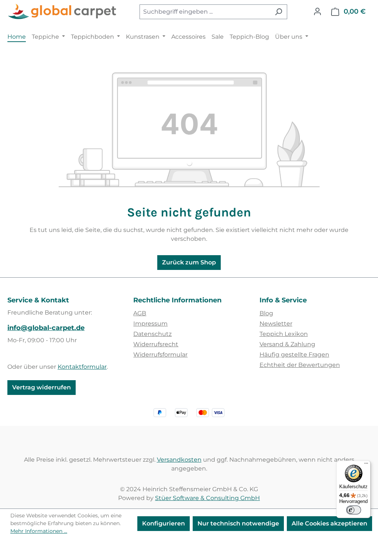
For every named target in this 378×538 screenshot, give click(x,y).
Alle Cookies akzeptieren (329, 523)
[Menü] (366, 465)
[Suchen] (278, 11)
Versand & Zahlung (287, 344)
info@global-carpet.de (46, 328)
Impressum (150, 323)
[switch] (353, 510)
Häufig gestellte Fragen (294, 354)
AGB (139, 313)
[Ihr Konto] (317, 11)
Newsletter (276, 323)
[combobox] (205, 11)
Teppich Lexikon (284, 333)
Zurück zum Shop (189, 262)
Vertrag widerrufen (41, 387)
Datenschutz (152, 333)
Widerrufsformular (160, 354)
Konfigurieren (163, 523)
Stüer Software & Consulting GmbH (207, 497)
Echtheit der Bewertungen (300, 364)
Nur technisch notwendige (238, 523)
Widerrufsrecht (155, 344)
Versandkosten (179, 459)
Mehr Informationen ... (38, 531)
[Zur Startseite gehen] (62, 12)
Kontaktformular (82, 366)
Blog (266, 313)
